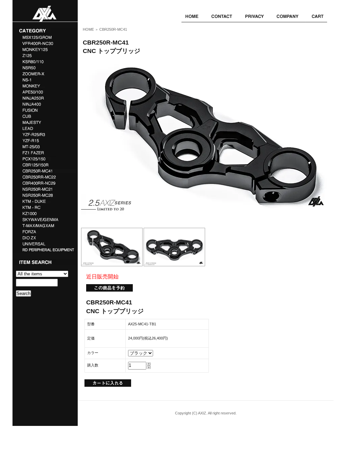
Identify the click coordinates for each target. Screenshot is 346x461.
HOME (88, 29)
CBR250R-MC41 (113, 29)
